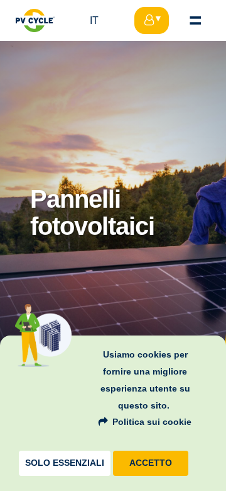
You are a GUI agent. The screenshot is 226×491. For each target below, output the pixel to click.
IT (94, 20)
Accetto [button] (150, 463)
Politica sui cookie (151, 422)
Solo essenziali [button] (64, 463)
